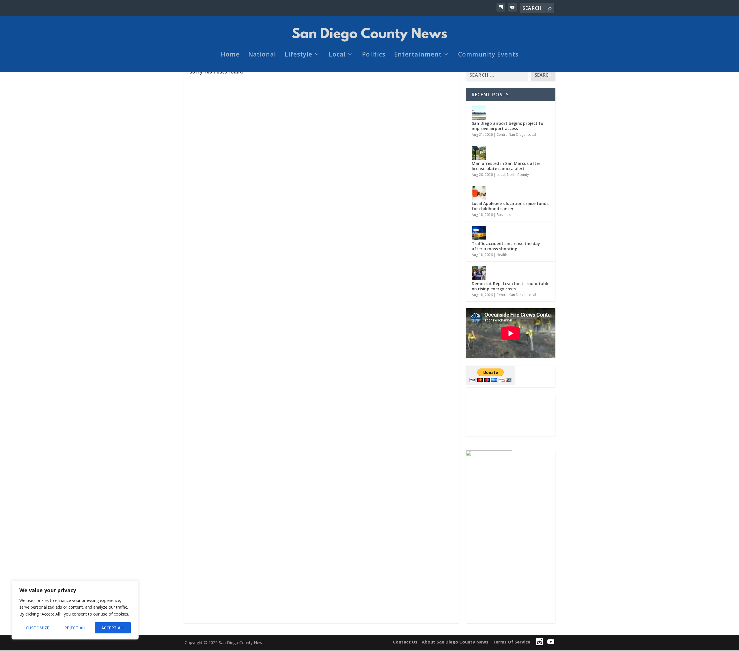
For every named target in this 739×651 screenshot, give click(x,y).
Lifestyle (298, 55)
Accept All (112, 628)
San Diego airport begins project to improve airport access (507, 126)
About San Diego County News (455, 642)
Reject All (75, 628)
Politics (373, 55)
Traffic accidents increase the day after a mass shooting (506, 246)
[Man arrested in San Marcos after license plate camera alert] (479, 153)
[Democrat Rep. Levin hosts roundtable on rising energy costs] (479, 273)
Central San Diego (511, 134)
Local (337, 55)
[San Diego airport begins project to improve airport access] (479, 113)
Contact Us (405, 642)
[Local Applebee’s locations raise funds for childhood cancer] (479, 193)
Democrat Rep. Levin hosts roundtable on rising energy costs (510, 286)
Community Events (488, 55)
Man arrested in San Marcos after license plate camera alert (506, 166)
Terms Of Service (511, 642)
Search (543, 75)
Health (502, 254)
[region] (75, 610)
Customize (37, 628)
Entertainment (418, 55)
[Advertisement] (510, 415)
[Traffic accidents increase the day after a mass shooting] (479, 233)
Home (230, 55)
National (262, 55)
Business (504, 214)
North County (518, 174)
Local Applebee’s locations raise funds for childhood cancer (510, 206)
